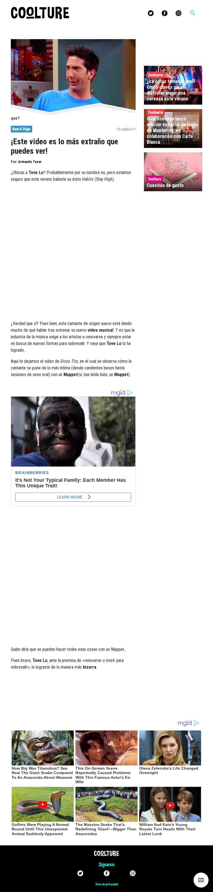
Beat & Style (21, 129)
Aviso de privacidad (106, 884)
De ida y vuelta (191, 879)
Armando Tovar (30, 162)
